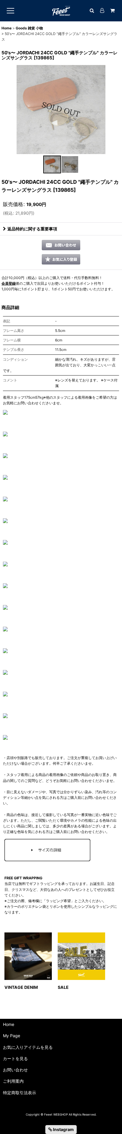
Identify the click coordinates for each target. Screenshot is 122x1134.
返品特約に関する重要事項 (32, 228)
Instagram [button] (63, 1129)
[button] (52, 164)
